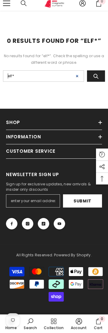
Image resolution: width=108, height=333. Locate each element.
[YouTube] (59, 223)
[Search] (96, 76)
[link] (30, 324)
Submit (83, 201)
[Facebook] (11, 223)
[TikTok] (43, 223)
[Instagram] (27, 223)
